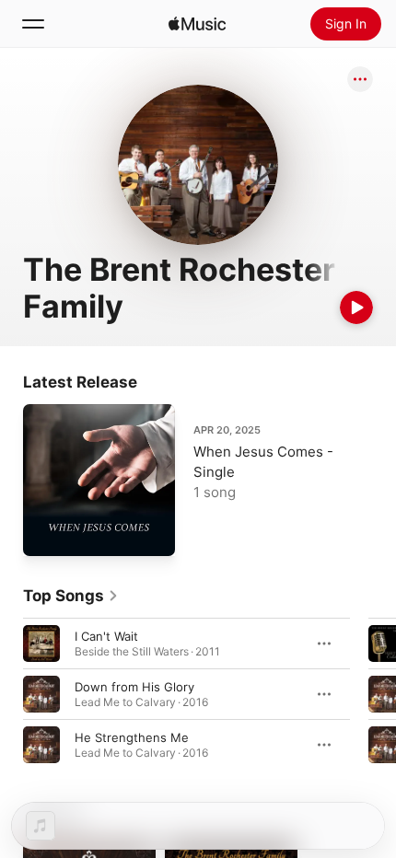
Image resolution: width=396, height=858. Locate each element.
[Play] (356, 307)
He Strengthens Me (132, 737)
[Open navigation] (33, 24)
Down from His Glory (134, 686)
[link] (71, 596)
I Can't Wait (106, 636)
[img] (197, 24)
